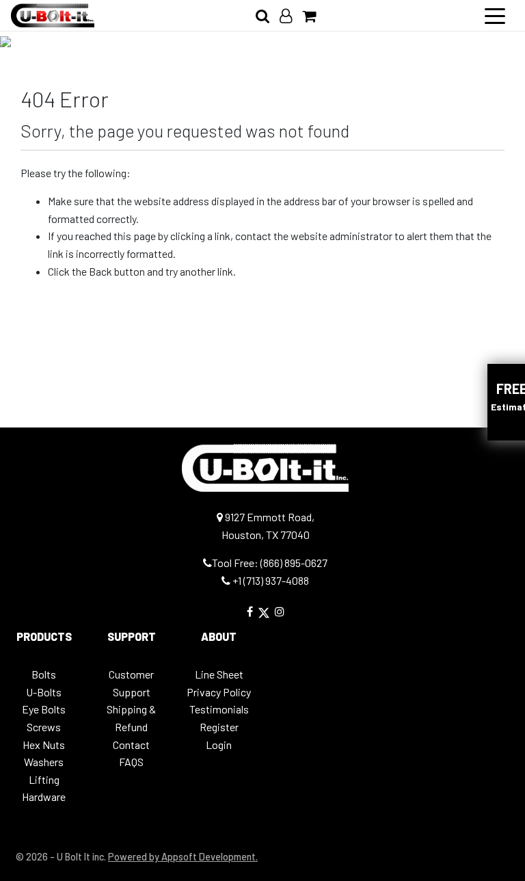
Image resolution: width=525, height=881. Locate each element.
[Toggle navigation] (495, 15)
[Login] (291, 15)
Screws (44, 726)
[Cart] (314, 15)
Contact (131, 744)
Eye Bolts (44, 708)
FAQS (131, 761)
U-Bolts (44, 691)
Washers (44, 761)
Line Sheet (219, 674)
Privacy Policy (219, 691)
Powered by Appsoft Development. (183, 857)
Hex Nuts (44, 744)
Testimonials (219, 708)
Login (219, 744)
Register (219, 726)
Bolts (43, 674)
